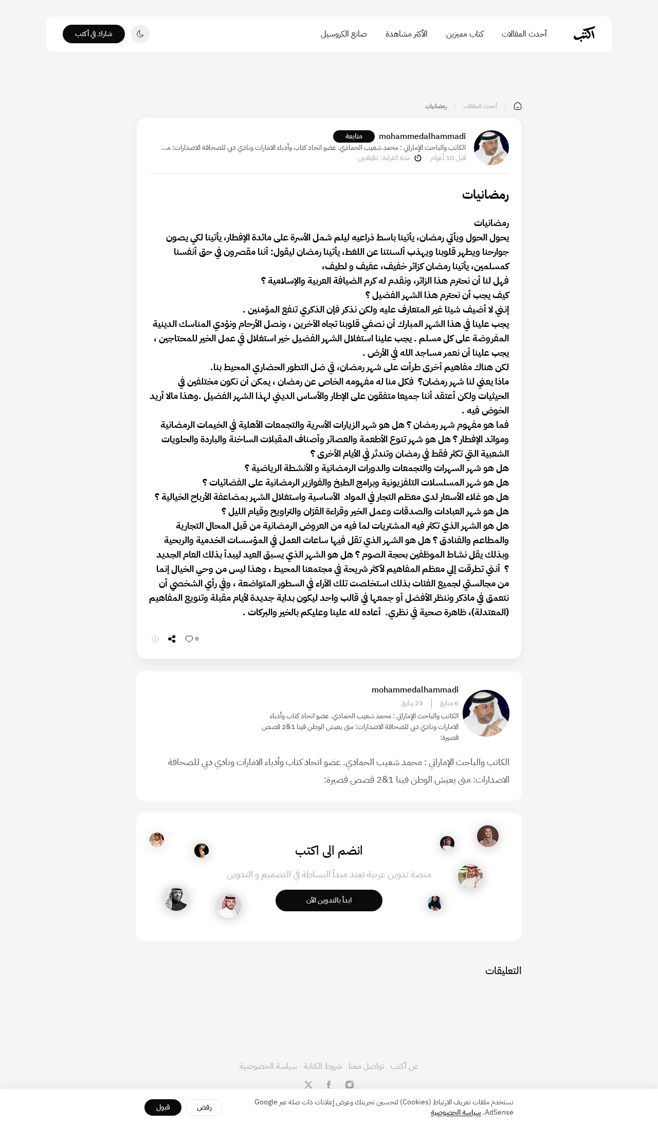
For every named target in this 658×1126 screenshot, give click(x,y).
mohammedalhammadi (422, 136)
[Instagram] (349, 1085)
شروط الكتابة (323, 1066)
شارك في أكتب (94, 33)
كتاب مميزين (464, 34)
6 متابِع (449, 703)
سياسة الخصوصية (268, 1066)
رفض (204, 1107)
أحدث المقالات (524, 34)
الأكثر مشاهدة (407, 34)
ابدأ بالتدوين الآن (329, 900)
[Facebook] (329, 1085)
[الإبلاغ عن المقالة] (155, 639)
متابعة (353, 136)
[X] (308, 1085)
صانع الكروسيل (344, 34)
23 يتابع (412, 703)
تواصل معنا (366, 1066)
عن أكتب (404, 1066)
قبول (163, 1107)
